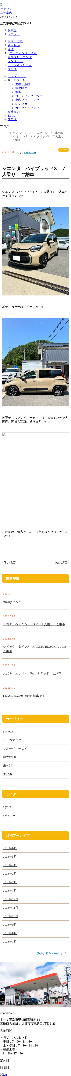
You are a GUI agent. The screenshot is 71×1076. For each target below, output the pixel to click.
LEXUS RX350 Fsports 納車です (24, 695)
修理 (11, 49)
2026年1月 (10, 890)
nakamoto (30, 152)
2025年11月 (10, 907)
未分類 (7, 765)
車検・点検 (15, 41)
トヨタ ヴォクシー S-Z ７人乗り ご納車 (34, 624)
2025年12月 (10, 899)
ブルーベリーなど (15, 748)
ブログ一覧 (41, 132)
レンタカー (15, 61)
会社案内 (6, 13)
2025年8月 (10, 933)
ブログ (12, 69)
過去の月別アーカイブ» (52, 953)
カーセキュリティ (20, 65)
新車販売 (14, 45)
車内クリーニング (20, 57)
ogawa (7, 807)
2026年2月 (10, 882)
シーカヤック (12, 740)
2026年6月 (10, 848)
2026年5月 (10, 856)
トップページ (17, 76)
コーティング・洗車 (23, 53)
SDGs (11, 115)
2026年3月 (10, 873)
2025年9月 (10, 924)
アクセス (6, 9)
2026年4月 (10, 865)
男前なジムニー (13, 602)
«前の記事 (9, 562)
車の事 (59, 132)
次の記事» (62, 562)
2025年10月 (10, 916)
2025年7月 (10, 941)
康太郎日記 (10, 757)
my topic (8, 731)
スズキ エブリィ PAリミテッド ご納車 (32, 673)
